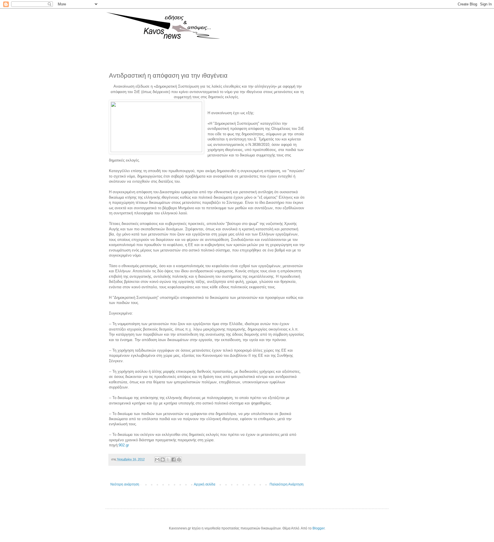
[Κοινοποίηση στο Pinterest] (179, 459)
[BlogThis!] (163, 459)
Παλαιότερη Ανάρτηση (287, 484)
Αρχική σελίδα (204, 484)
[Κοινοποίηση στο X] (168, 459)
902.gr (124, 445)
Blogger (318, 528)
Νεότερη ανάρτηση (124, 484)
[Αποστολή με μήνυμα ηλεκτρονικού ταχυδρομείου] (157, 459)
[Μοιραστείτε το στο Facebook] (173, 459)
